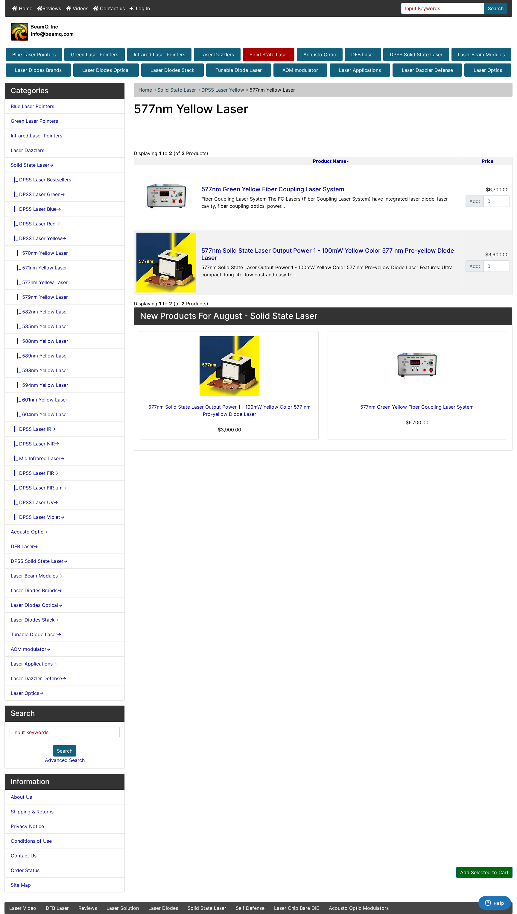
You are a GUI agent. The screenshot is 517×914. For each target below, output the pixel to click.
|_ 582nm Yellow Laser (39, 312)
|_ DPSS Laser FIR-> (34, 473)
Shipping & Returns (32, 812)
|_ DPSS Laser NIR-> (35, 444)
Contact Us (24, 856)
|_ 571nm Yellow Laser (39, 268)
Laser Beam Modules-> (36, 576)
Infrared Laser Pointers (159, 54)
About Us (21, 797)
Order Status (25, 870)
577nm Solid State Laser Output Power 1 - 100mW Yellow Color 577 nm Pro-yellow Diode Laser (229, 410)
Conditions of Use (31, 841)
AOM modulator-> (31, 649)
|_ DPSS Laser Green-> (38, 194)
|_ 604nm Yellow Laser (39, 414)
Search (496, 8)
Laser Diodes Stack (172, 70)
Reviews (51, 8)
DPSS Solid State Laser (416, 54)
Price (488, 161)
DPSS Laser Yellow (222, 90)
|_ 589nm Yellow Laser (39, 356)
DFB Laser (362, 54)
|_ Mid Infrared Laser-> (38, 458)
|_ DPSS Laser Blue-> (36, 209)
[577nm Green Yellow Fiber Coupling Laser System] (166, 197)
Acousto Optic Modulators (359, 908)
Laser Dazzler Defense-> (38, 678)
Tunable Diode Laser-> (36, 634)
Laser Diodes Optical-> (37, 605)
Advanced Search (65, 760)
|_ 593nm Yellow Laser (39, 370)
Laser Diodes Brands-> (36, 590)
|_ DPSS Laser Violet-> (38, 517)
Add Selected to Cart (484, 872)
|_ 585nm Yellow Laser (39, 326)
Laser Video (22, 908)
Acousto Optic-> (29, 532)
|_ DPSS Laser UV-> (34, 502)
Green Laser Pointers (94, 54)
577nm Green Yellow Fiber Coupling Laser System (272, 189)
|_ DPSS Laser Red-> (35, 224)
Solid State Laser (269, 54)
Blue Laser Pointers (34, 54)
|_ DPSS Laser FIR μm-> (39, 488)
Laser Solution (123, 908)
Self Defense (250, 908)
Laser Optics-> (27, 693)
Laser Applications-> (34, 664)
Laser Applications (360, 70)
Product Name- (331, 161)
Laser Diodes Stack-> (35, 620)
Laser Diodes (163, 908)
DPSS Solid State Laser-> (39, 561)
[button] (506, 884)
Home (24, 8)
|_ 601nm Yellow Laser (39, 400)
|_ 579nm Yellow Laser (39, 297)
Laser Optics (488, 70)
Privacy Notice (27, 826)
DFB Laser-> (24, 546)
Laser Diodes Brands (38, 70)
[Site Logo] (258, 32)
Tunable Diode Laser (238, 70)
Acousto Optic (319, 54)
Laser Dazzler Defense (427, 70)
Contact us (111, 8)
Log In (142, 8)
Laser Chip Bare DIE (296, 908)
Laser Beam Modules (481, 54)
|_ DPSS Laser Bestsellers (41, 180)
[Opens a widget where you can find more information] (494, 903)
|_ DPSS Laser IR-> (33, 429)
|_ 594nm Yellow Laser (39, 385)
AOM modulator (300, 70)
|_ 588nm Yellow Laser (39, 341)
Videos (79, 8)
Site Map (21, 885)
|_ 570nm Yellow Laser (39, 253)
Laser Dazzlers (217, 54)
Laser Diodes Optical (106, 70)
